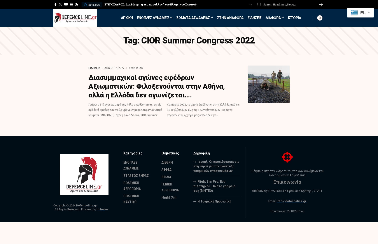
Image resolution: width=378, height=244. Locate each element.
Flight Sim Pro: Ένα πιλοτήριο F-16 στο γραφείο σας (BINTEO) (214, 186)
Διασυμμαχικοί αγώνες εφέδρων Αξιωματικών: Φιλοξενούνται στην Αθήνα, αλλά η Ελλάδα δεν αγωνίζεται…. (156, 86)
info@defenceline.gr (291, 201)
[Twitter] (60, 4)
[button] (250, 4)
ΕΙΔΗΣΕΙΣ (94, 68)
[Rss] (76, 4)
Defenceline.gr (86, 205)
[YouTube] (66, 4)
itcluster (102, 209)
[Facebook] (55, 4)
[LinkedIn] (71, 4)
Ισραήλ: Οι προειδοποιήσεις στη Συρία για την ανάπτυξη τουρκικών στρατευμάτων (216, 166)
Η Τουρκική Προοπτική (214, 201)
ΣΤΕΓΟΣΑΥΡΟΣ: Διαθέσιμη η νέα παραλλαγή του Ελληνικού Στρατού (150, 4)
